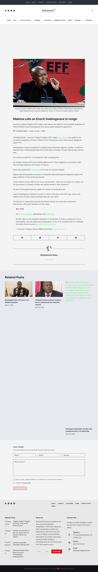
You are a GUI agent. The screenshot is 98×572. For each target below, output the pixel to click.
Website (66, 455)
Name (17, 455)
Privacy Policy (51, 2)
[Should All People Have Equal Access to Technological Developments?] (8, 552)
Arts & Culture (25, 20)
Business (37, 20)
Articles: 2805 (49, 259)
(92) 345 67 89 (78, 544)
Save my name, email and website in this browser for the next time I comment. (39, 479)
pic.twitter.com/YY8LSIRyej (46, 224)
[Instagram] (11, 10)
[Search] (92, 10)
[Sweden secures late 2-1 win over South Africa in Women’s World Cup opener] (8, 533)
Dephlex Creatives (67, 568)
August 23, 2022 (59, 229)
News (14, 20)
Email (41, 455)
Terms (70, 2)
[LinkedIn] (76, 237)
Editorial (78, 20)
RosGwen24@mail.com (81, 550)
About (34, 2)
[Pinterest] (58, 237)
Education (47, 20)
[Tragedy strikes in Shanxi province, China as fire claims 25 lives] (8, 523)
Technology (89, 20)
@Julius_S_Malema (25, 214)
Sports (70, 20)
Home (27, 2)
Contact (41, 2)
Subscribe (56, 551)
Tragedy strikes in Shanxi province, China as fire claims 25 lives (21, 523)
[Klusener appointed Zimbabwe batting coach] (8, 544)
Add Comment (20, 462)
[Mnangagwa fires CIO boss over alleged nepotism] (18, 289)
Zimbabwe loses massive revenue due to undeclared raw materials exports (48, 302)
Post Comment (20, 488)
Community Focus (59, 20)
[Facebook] (5, 10)
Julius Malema (63, 137)
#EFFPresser (50, 214)
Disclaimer (62, 2)
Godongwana (35, 170)
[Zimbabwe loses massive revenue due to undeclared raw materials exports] (49, 289)
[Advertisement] (49, 38)
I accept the (23, 483)
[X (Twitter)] (8, 10)
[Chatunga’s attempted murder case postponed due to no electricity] (79, 353)
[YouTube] (14, 10)
